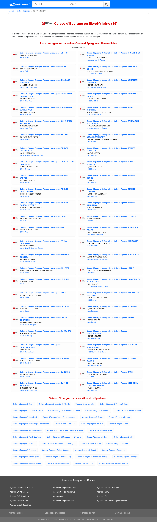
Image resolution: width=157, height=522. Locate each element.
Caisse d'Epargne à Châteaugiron (26, 456)
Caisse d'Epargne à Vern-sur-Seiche (114, 404)
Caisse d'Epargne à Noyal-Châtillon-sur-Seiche (65, 430)
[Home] (19, 4)
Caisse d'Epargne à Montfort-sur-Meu (27, 437)
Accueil (12, 11)
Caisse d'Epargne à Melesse (97, 437)
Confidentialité (16, 512)
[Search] (106, 4)
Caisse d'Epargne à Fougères (24, 450)
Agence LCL (102, 496)
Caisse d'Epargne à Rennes (119, 417)
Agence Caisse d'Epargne (108, 487)
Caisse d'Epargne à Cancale (58, 463)
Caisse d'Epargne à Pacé (118, 423)
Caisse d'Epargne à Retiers (92, 417)
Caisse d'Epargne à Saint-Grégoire (128, 410)
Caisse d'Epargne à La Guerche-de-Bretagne (58, 443)
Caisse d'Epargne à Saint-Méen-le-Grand (64, 410)
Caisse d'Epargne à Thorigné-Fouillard (28, 410)
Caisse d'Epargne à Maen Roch (25, 417)
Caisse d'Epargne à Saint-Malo (97, 410)
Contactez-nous (122, 512)
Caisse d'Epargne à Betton (23, 404)
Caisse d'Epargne (24, 11)
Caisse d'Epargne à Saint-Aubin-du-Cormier (59, 417)
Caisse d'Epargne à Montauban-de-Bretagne (64, 437)
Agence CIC (58, 496)
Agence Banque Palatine (63, 500)
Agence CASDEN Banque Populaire (112, 500)
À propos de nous (88, 512)
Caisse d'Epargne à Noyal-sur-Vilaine (27, 430)
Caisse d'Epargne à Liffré (123, 437)
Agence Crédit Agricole (19, 496)
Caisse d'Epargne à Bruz (84, 463)
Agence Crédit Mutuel (19, 500)
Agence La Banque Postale (21, 487)
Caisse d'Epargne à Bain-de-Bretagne (113, 463)
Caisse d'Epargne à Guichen (117, 443)
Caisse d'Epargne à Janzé (91, 443)
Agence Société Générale (64, 491)
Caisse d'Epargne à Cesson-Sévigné (27, 463)
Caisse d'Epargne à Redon (65, 423)
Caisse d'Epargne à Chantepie (126, 456)
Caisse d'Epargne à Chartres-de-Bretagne (93, 456)
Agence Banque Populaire (64, 487)
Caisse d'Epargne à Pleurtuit (92, 423)
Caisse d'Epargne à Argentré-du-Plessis (54, 404)
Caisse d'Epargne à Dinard (85, 450)
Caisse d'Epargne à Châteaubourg (58, 456)
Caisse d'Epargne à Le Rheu (24, 443)
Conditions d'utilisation (55, 512)
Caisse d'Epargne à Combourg (113, 450)
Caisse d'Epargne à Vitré (84, 404)
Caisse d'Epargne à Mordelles (100, 430)
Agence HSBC (103, 491)
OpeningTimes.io (75, 519)
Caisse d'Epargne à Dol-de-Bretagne (56, 450)
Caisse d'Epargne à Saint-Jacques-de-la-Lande (31, 423)
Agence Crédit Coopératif (20, 504)
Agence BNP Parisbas (19, 491)
